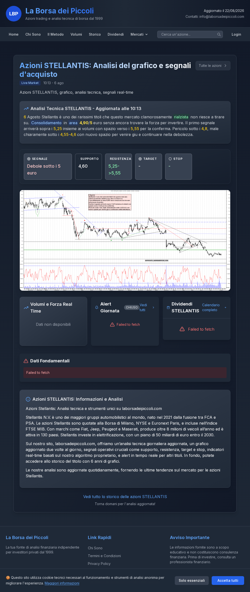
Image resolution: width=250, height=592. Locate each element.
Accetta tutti (228, 580)
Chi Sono (95, 548)
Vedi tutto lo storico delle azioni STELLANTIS (125, 496)
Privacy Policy (99, 563)
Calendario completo (211, 307)
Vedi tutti (143, 307)
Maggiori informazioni (62, 583)
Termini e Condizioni (104, 556)
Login (236, 34)
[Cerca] (219, 34)
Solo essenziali (192, 580)
